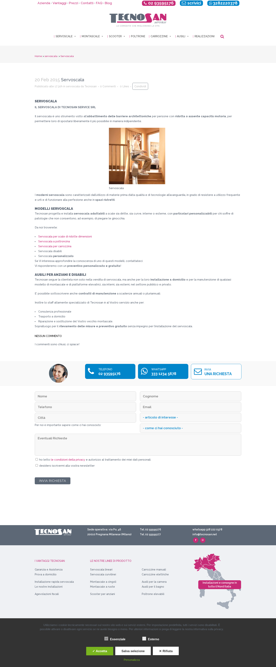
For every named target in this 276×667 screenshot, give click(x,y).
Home (38, 56)
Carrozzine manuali (154, 569)
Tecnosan (90, 86)
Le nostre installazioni (49, 586)
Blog (108, 3)
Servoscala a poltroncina (54, 241)
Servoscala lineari (101, 569)
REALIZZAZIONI (205, 36)
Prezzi (73, 3)
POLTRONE (138, 36)
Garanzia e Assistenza (49, 569)
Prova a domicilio (46, 574)
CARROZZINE (159, 36)
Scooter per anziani (102, 594)
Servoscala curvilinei (103, 574)
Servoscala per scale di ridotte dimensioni (65, 236)
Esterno (153, 639)
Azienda (44, 3)
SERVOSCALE (64, 36)
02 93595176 (161, 3)
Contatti (87, 3)
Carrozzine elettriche (155, 574)
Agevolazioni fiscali (47, 594)
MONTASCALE (91, 36)
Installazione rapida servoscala (54, 581)
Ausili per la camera (154, 581)
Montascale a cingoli (103, 581)
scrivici (193, 3)
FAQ (99, 3)
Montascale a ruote (102, 586)
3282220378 (225, 3)
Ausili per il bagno (153, 586)
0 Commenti (108, 86)
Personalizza (132, 659)
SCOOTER (115, 36)
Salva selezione (133, 651)
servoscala (50, 56)
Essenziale (117, 639)
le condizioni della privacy (68, 459)
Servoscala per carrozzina (54, 246)
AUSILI (181, 36)
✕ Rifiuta (166, 651)
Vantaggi (59, 3)
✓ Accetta (99, 651)
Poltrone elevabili (153, 594)
